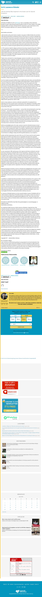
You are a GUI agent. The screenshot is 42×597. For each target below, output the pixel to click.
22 (10, 507)
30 (15, 509)
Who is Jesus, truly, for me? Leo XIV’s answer (11, 519)
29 (10, 509)
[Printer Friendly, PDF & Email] (4, 252)
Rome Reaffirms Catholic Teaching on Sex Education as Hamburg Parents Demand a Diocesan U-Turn (23, 466)
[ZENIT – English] (11, 2)
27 (37, 507)
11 (26, 503)
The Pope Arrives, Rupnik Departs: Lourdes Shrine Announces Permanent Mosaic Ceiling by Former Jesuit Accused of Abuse (22, 444)
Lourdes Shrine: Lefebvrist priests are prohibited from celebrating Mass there (20, 449)
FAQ (8, 584)
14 (4, 505)
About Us (5, 584)
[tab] (15, 559)
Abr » (5, 511)
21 (4, 507)
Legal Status (26, 584)
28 (4, 509)
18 (26, 505)
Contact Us (37, 584)
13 (37, 503)
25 (26, 507)
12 (31, 503)
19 (31, 505)
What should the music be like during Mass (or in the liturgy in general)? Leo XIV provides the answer (22, 461)
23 (15, 507)
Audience (12, 584)
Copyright (32, 584)
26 (31, 507)
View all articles (4, 288)
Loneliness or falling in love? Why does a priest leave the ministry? (13, 426)
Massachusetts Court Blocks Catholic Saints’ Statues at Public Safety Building (15, 430)
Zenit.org (17, 22)
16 (15, 505)
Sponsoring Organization (19, 584)
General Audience (20, 16)
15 (10, 505)
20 (37, 505)
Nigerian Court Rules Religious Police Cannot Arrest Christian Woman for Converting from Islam (18, 435)
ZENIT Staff (13, 16)
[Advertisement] (21, 349)
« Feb (3, 511)
